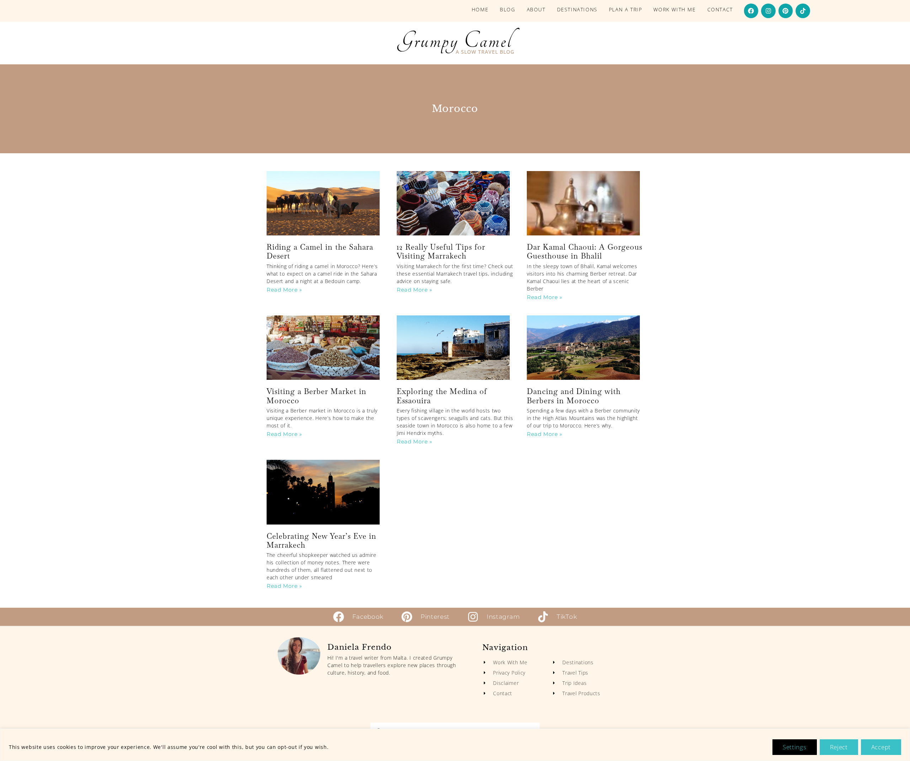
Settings (795, 747)
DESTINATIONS (577, 9)
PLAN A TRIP (625, 9)
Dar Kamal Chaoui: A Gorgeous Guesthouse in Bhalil (584, 251)
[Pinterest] (785, 11)
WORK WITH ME (674, 9)
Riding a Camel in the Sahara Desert (320, 251)
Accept (881, 747)
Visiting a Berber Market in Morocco (316, 396)
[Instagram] (768, 11)
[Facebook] (751, 11)
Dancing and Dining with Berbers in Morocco (574, 396)
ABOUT (536, 9)
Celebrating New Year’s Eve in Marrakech (321, 540)
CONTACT (720, 9)
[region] (455, 745)
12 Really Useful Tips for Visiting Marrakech (441, 251)
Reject (839, 747)
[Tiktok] (803, 11)
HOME (480, 9)
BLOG (507, 9)
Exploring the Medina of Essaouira (442, 396)
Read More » (284, 289)
